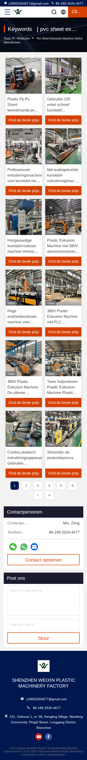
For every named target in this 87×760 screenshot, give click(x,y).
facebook (48, 736)
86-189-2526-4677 (69, 3)
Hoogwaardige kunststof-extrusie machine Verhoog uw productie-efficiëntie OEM (21, 251)
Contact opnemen (43, 559)
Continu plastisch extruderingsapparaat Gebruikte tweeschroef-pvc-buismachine (24, 463)
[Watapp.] (24, 547)
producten (23, 38)
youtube (38, 736)
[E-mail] (34, 547)
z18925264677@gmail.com (28, 3)
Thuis (7, 38)
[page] (38, 495)
